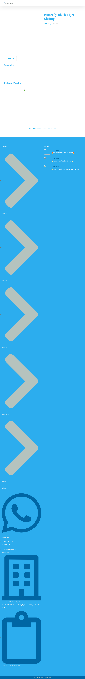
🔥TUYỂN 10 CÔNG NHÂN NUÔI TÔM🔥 (63, 153)
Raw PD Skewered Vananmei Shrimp (42, 129)
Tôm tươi (55, 24)
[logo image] (8, 3)
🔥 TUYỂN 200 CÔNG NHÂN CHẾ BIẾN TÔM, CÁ (65, 169)
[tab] (10, 58)
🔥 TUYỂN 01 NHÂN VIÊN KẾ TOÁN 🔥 (62, 161)
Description (10, 58)
